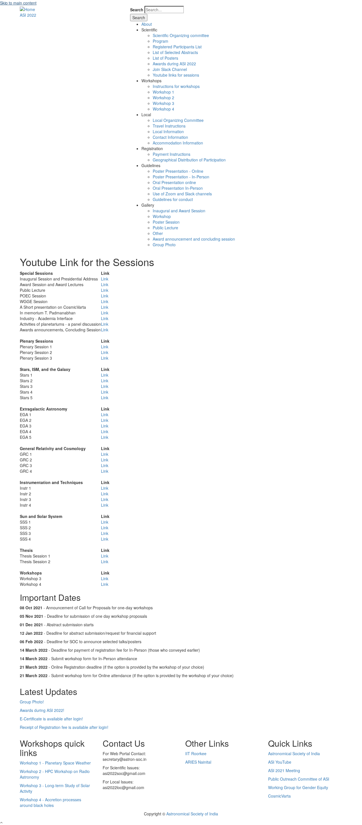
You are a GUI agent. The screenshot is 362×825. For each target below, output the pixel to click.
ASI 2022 (28, 15)
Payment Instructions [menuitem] (171, 154)
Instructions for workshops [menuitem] (176, 86)
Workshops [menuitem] (151, 80)
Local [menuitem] (146, 114)
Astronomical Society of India (294, 753)
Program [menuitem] (160, 41)
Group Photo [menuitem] (164, 244)
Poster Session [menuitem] (166, 222)
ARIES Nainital (198, 762)
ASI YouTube (279, 762)
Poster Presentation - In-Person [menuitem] (181, 177)
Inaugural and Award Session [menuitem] (179, 210)
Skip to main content (18, 3)
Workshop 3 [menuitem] (163, 103)
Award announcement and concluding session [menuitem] (194, 239)
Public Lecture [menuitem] (165, 227)
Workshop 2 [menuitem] (163, 97)
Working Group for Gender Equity (298, 787)
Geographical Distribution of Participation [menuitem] (189, 160)
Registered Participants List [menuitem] (177, 46)
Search (136, 9)
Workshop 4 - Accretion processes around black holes (50, 802)
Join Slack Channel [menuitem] (170, 69)
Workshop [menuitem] (162, 216)
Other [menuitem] (158, 233)
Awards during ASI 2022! (42, 710)
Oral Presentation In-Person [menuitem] (178, 188)
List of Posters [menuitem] (165, 58)
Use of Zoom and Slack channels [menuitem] (182, 193)
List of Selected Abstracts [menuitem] (175, 52)
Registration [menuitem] (152, 148)
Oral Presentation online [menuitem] (174, 182)
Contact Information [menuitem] (170, 137)
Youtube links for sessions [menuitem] (176, 75)
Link (104, 279)
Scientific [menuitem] (149, 30)
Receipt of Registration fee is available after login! (64, 727)
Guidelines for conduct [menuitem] (173, 199)
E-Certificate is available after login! (51, 719)
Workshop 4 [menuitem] (163, 109)
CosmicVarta (279, 796)
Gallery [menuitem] (147, 205)
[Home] (27, 9)
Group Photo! (32, 702)
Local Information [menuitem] (168, 131)
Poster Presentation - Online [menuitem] (178, 171)
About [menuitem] (146, 24)
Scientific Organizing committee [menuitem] (181, 35)
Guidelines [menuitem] (150, 165)
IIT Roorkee (195, 753)
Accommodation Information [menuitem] (178, 143)
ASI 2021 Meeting (284, 770)
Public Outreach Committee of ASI (298, 779)
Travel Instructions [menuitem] (169, 126)
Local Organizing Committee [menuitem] (178, 120)
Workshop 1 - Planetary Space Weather (55, 763)
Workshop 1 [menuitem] (163, 92)
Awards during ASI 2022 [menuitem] (174, 63)
